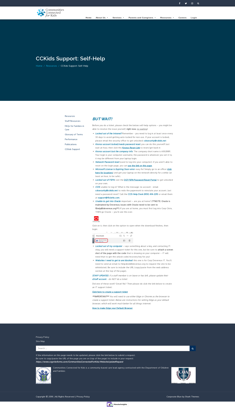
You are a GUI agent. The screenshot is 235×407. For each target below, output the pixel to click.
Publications (71, 144)
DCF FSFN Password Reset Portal (140, 180)
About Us (101, 18)
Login (194, 18)
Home (89, 18)
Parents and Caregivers (141, 18)
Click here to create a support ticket (110, 292)
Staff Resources (73, 121)
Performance (71, 139)
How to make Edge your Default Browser (112, 308)
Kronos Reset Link (131, 147)
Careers (183, 18)
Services (117, 18)
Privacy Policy (42, 337)
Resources (165, 18)
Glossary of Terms (74, 134)
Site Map (40, 341)
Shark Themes (192, 396)
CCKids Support (72, 149)
